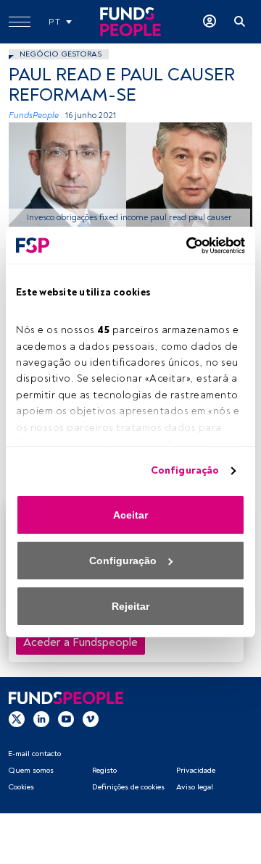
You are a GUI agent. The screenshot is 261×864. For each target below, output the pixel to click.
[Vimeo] (91, 718)
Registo (104, 770)
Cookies (21, 787)
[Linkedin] (41, 718)
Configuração (185, 470)
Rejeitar (130, 606)
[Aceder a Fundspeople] (209, 21)
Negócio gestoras (61, 54)
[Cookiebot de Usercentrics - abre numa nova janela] (185, 245)
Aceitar (130, 515)
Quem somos (31, 770)
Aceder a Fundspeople (80, 642)
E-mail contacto (34, 753)
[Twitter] (17, 718)
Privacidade (195, 770)
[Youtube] (66, 718)
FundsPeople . (36, 115)
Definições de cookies (128, 787)
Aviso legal (194, 787)
